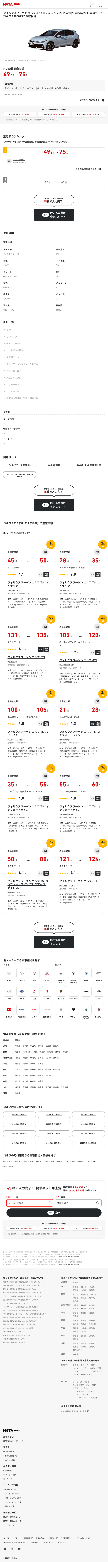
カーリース (8, 1479)
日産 (93, 1365)
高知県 (33, 1081)
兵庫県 (25, 1069)
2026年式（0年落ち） (19, 1114)
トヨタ (75, 1365)
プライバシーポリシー (84, 1538)
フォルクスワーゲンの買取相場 (19, 465)
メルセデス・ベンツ (81, 1381)
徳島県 (40, 1081)
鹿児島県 (64, 1087)
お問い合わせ (40, 1538)
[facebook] (4, 1548)
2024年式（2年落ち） (88, 1114)
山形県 (48, 1045)
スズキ (75, 1371)
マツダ (84, 1368)
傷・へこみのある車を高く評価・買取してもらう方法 (22, 1317)
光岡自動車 (95, 1371)
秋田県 (33, 1045)
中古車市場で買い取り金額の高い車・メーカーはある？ (23, 1292)
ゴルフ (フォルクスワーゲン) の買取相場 (74, 1252)
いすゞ (75, 1374)
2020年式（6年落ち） (19, 1133)
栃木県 (57, 1051)
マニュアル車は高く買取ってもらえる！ (17, 1303)
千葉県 (35, 1051)
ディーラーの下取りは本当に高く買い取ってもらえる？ (23, 1296)
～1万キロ (7, 1161)
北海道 (17, 1040)
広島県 (25, 1075)
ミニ (96, 1391)
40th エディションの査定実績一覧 (88, 465)
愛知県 (17, 1063)
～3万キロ (28, 1161)
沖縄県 (17, 1093)
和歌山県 (56, 1069)
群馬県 (50, 1051)
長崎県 (33, 1087)
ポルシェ (86, 1388)
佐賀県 (25, 1087)
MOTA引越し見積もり (12, 1521)
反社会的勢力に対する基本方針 (14, 1542)
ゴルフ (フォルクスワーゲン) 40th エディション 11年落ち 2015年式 (60, 1254)
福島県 (56, 1045)
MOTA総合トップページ (13, 1441)
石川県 (48, 1057)
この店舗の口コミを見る (86, 169)
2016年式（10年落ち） (54, 1143)
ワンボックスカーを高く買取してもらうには (19, 1324)
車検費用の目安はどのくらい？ (14, 1339)
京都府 (33, 1069)
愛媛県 (17, 1081)
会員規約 (34, 1542)
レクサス (84, 1365)
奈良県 (48, 1069)
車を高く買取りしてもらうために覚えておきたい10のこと (24, 1285)
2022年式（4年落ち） (54, 1124)
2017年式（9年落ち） (19, 1143)
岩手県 (25, 1045)
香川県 (25, 1081)
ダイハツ (84, 1371)
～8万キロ (81, 1161)
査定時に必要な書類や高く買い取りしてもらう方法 (21, 1282)
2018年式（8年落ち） (88, 1133)
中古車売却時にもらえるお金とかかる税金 (18, 1328)
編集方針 (47, 1542)
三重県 (40, 1063)
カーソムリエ (9, 1525)
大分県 (48, 1087)
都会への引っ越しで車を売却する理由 (16, 1335)
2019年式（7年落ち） (54, 1133)
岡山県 (17, 1075)
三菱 (99, 1368)
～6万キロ (60, 1161)
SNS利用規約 (66, 1538)
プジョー (84, 1394)
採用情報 (27, 1538)
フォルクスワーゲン (33, 1260)
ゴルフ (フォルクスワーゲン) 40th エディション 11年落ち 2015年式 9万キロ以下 (31, 1256)
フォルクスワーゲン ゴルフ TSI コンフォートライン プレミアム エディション (28, 884)
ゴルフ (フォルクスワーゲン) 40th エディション (20, 1254)
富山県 (40, 1057)
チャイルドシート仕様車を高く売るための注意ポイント (23, 1307)
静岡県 (25, 1063)
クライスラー (78, 1391)
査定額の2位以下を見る (89, 100)
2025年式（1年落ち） (54, 1114)
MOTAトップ (7, 1252)
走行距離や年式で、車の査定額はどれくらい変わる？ (22, 1300)
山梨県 (17, 1057)
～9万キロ (92, 1161)
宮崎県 (56, 1087)
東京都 (17, 1051)
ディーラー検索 (9, 1474)
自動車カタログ (19, 1260)
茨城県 (65, 1051)
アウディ (76, 1388)
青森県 (17, 1045)
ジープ (89, 1391)
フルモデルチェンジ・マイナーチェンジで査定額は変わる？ (24, 1314)
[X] (12, 1548)
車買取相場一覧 (30, 1252)
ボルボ (75, 1394)
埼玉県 (42, 1051)
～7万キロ (71, 1161)
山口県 (48, 1075)
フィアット (93, 1397)
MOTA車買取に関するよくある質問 (73, 1411)
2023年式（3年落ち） (19, 1124)
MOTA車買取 (18, 1252)
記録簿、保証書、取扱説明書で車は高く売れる (19, 1289)
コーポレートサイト (10, 1538)
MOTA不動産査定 (10, 1516)
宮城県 (40, 1045)
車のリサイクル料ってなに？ (13, 1332)
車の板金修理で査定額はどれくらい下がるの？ (19, 1321)
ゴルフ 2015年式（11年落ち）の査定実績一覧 (20, 475)
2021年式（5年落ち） (88, 1124)
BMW (94, 1385)
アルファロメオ (79, 1397)
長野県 (25, 1057)
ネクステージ (19, 159)
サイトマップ (61, 1542)
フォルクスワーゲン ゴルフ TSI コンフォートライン (79, 733)
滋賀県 (40, 1069)
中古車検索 (8, 1470)
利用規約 (52, 1538)
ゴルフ (44, 1260)
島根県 (40, 1075)
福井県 (56, 1057)
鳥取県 (33, 1075)
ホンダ (75, 1368)
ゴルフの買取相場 (54, 465)
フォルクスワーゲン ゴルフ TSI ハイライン (28, 584)
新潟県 (33, 1057)
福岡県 (17, 1087)
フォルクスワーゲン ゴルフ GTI (26, 657)
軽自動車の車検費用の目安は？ (14, 1342)
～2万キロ (18, 1161)
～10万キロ (8, 1166)
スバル (92, 1368)
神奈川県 (26, 1051)
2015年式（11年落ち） (88, 1143)
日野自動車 (85, 1374)
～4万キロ (39, 1161)
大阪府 (17, 1069)
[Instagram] (19, 1548)
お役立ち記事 (8, 1506)
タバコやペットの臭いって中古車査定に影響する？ (21, 1310)
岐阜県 (33, 1063)
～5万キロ (49, 1161)
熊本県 (40, 1087)
